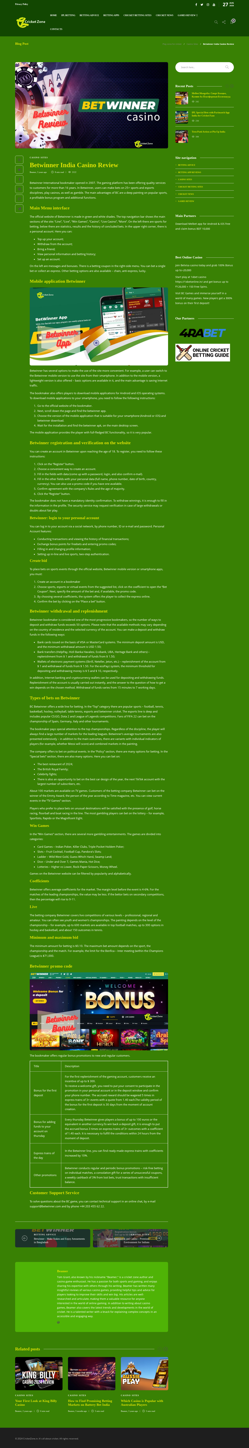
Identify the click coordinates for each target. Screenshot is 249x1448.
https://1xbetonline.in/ (189, 281)
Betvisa (185, 265)
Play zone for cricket (172, 44)
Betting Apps (111, 15)
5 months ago (81, 1411)
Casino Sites (192, 44)
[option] (38, 1384)
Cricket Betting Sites (137, 15)
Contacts (56, 29)
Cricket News (164, 15)
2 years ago (27, 1411)
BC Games (187, 293)
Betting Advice (89, 15)
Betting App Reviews (189, 172)
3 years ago (42, 172)
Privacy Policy (21, 4)
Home (53, 15)
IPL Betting (68, 15)
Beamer (33, 172)
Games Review (187, 15)
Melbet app (195, 223)
